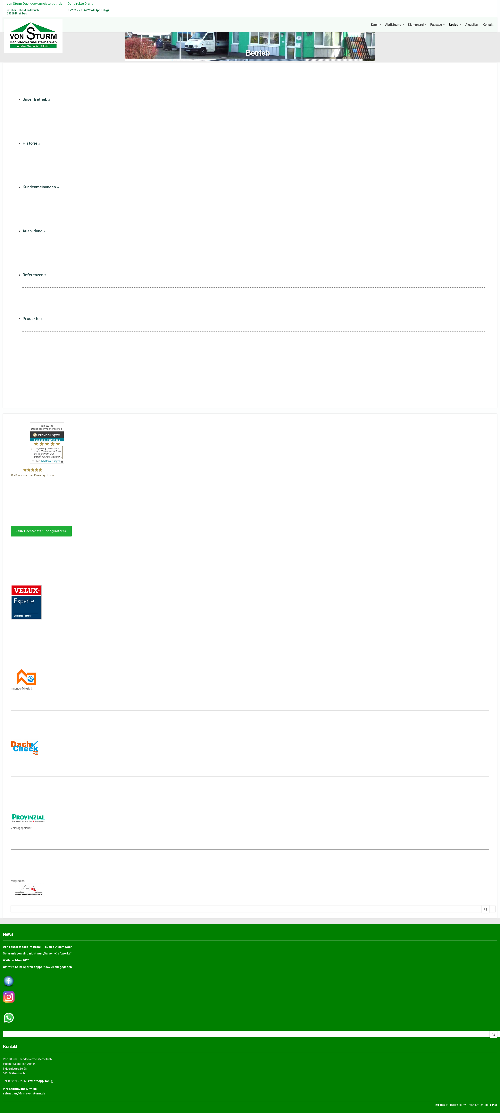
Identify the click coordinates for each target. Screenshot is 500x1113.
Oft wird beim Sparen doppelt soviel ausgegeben (37, 967)
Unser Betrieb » (36, 99)
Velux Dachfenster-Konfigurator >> (41, 531)
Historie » (31, 143)
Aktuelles (471, 24)
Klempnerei (415, 24)
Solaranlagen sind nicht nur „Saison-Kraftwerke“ (37, 953)
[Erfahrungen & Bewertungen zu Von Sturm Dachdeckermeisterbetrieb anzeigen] (47, 462)
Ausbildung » (34, 231)
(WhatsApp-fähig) (40, 1081)
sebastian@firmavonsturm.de (24, 1093)
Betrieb (453, 24)
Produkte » (32, 318)
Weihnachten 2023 (16, 960)
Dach (374, 24)
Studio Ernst (489, 1105)
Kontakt (488, 24)
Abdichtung (393, 24)
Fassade (436, 24)
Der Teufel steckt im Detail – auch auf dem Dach (37, 947)
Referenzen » (34, 275)
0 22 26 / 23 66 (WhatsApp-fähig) (88, 10)
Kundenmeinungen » (40, 187)
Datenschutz (458, 1105)
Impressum (442, 1105)
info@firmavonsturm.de (20, 1089)
